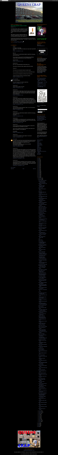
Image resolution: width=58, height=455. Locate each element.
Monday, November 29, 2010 (18, 83)
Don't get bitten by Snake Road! (43, 264)
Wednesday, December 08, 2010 (18, 165)
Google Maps (40, 136)
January (40, 421)
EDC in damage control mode (42, 180)
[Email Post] (23, 41)
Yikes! (39, 238)
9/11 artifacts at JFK (41, 212)
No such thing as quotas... (42, 378)
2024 (39, 160)
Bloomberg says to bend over (42, 244)
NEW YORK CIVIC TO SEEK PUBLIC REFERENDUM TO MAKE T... (43, 285)
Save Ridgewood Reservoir (40, 118)
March (40, 419)
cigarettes (19, 42)
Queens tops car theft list (42, 325)
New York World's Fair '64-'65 (41, 116)
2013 (39, 173)
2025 (39, 159)
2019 (39, 166)
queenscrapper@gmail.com (29, 450)
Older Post (34, 168)
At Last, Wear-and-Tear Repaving (41, 78)
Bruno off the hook (41, 306)
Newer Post (12, 168)
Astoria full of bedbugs (41, 333)
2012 (39, 174)
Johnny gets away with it (42, 387)
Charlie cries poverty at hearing (43, 326)
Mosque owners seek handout (42, 227)
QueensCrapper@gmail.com (41, 45)
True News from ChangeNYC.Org (41, 119)
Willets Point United (39, 120)
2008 (39, 424)
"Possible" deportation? (42, 215)
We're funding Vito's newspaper (43, 269)
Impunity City (39, 147)
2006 (39, 426)
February (40, 420)
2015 (39, 171)
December (40, 178)
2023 (39, 161)
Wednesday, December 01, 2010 (18, 158)
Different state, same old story (43, 207)
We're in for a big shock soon (42, 305)
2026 (39, 158)
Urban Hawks (39, 154)
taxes (22, 42)
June (39, 415)
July (39, 414)
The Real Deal (39, 153)
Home (23, 168)
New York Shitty (39, 148)
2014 (39, 172)
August (40, 413)
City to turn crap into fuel (42, 251)
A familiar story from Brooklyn (42, 279)
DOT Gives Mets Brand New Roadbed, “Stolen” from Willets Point (41, 80)
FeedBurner (43, 53)
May (39, 416)
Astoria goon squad (41, 348)
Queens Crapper (16, 41)
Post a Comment (13, 167)
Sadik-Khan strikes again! (42, 206)
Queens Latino (39, 150)
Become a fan (39, 105)
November (40, 179)
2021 (39, 164)
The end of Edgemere (41, 349)
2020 (39, 165)
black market (15, 42)
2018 (39, 167)
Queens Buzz (39, 149)
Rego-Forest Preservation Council (41, 117)
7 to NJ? (40, 291)
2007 (39, 425)
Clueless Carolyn (41, 187)
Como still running (41, 364)
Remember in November (42, 369)
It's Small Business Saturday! (42, 211)
